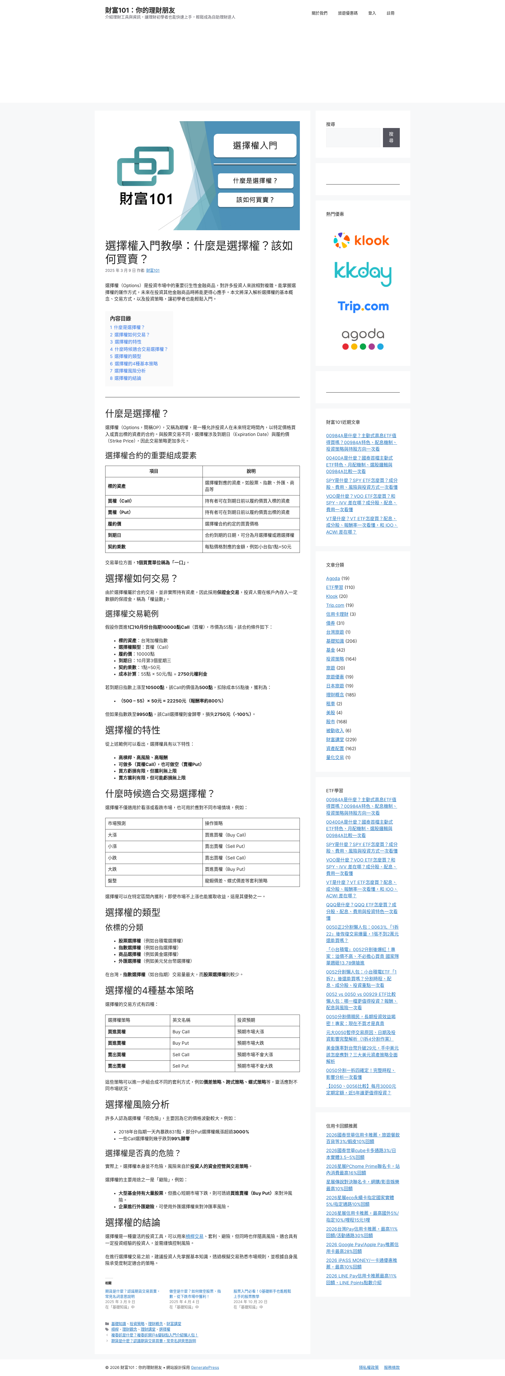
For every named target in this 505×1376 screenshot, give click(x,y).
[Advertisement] (252, 66)
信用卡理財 (337, 614)
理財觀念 (129, 1329)
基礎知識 (118, 1323)
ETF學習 (334, 587)
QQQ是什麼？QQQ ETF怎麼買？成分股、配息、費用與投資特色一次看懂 (362, 911)
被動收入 (335, 730)
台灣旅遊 (335, 632)
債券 (330, 623)
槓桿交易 (195, 1236)
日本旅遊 (335, 686)
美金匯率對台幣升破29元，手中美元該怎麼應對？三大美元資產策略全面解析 (362, 1054)
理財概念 (155, 1323)
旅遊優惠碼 (348, 13)
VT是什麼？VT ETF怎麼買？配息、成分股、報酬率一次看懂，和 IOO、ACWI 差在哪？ (362, 525)
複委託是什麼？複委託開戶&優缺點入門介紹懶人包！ (154, 1335)
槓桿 (115, 1329)
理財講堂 (148, 1329)
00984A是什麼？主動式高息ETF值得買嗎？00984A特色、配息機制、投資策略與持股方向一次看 (361, 442)
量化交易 (335, 757)
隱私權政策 (369, 1367)
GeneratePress (205, 1367)
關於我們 (319, 13)
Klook (332, 596)
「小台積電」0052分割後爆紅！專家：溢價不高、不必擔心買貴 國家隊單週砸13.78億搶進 (362, 956)
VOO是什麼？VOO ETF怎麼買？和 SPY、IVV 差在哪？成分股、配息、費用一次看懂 (361, 503)
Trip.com (335, 605)
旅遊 (330, 668)
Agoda (333, 578)
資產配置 (335, 748)
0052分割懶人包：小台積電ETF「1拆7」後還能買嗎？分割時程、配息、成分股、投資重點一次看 (361, 978)
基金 (330, 650)
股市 (330, 721)
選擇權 (164, 1329)
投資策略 (137, 1323)
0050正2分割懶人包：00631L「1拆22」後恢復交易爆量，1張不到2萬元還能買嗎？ (362, 934)
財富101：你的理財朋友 (140, 10)
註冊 (391, 13)
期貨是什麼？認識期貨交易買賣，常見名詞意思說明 (153, 1341)
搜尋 (330, 124)
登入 (372, 13)
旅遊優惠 (335, 677)
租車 (330, 703)
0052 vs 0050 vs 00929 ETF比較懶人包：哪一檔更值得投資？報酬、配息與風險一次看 (362, 1001)
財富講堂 (173, 1323)
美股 (330, 712)
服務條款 (392, 1367)
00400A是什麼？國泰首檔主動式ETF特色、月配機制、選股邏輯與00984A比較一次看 (359, 464)
